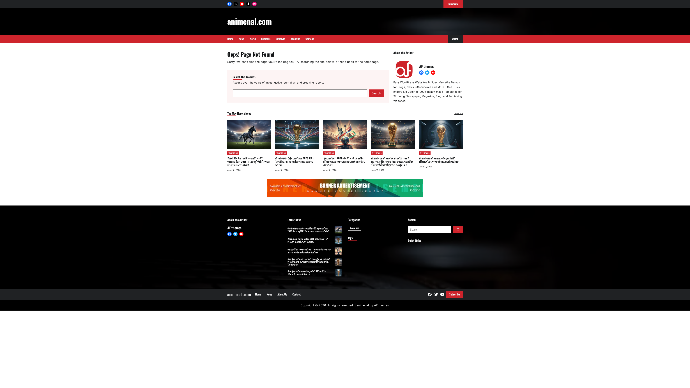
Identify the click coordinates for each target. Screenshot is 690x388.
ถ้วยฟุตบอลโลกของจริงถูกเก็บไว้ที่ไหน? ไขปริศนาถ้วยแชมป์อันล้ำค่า (439, 159)
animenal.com (249, 21)
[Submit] (458, 229)
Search (376, 93)
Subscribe (454, 294)
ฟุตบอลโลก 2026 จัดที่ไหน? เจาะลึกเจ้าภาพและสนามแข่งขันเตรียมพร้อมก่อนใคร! (344, 161)
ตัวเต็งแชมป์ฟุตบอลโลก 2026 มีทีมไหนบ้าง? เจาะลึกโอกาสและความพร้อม (294, 161)
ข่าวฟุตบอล (233, 153)
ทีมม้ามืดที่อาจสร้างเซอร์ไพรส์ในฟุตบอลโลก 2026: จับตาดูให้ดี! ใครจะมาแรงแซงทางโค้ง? (248, 161)
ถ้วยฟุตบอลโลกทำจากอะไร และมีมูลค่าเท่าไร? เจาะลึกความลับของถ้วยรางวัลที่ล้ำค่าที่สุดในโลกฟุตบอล (392, 161)
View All (458, 113)
